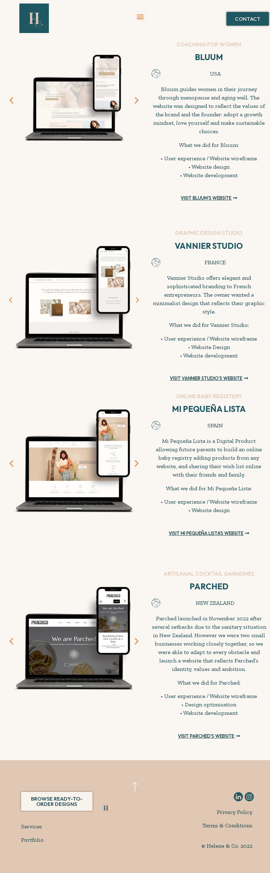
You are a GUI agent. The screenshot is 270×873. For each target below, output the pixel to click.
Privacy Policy (234, 812)
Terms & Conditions (227, 825)
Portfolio (32, 839)
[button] (140, 16)
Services (31, 826)
